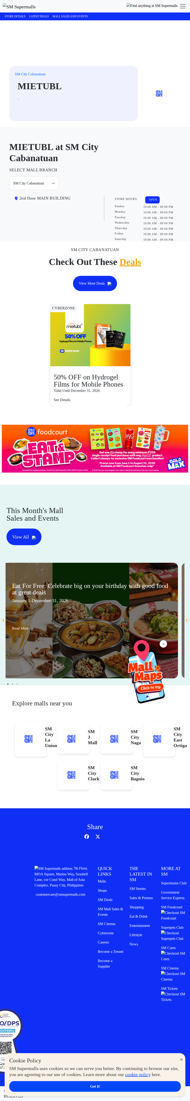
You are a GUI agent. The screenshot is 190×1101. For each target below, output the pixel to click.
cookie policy (138, 1074)
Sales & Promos (141, 898)
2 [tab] (12, 684)
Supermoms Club (174, 883)
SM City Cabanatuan (30, 74)
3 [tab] (17, 684)
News (134, 944)
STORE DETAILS (15, 16)
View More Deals (92, 283)
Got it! (95, 1086)
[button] (152, 6)
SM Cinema (106, 924)
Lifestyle (136, 935)
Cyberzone (106, 933)
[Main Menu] (182, 6)
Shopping (137, 907)
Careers (103, 942)
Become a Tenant (110, 951)
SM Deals (105, 900)
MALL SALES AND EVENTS (70, 16)
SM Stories (138, 889)
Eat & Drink (139, 916)
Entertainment (140, 926)
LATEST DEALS (39, 16)
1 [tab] (8, 684)
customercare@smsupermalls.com (60, 894)
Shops (102, 890)
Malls (102, 881)
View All (21, 536)
